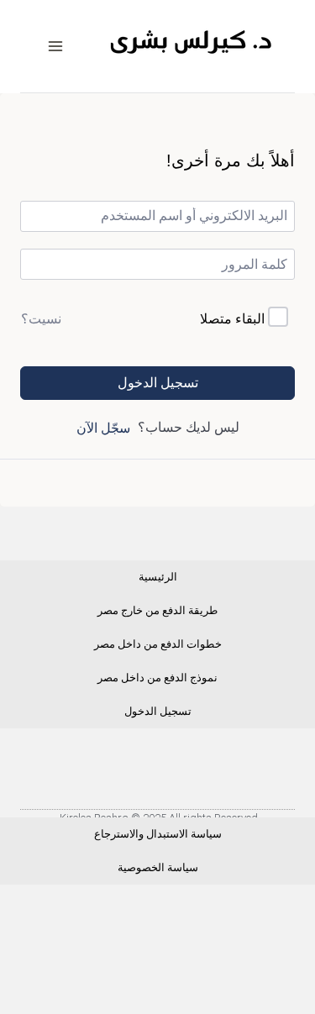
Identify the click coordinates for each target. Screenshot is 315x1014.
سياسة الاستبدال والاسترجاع (158, 833)
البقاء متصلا (232, 319)
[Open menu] (55, 46)
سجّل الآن (103, 428)
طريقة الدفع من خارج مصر (157, 610)
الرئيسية (158, 576)
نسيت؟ (41, 319)
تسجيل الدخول (158, 383)
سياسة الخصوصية (158, 867)
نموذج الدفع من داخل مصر (157, 677)
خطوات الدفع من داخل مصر (158, 644)
